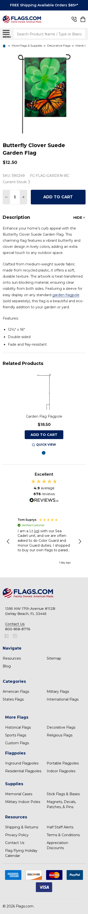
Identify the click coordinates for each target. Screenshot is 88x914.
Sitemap (54, 658)
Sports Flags (15, 735)
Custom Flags (17, 743)
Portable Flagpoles (63, 763)
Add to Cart (58, 197)
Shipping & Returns (21, 827)
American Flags (16, 691)
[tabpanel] (44, 410)
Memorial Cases (18, 794)
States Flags (13, 699)
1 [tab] (44, 453)
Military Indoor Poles (22, 802)
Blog (7, 666)
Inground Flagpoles (21, 763)
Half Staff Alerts (60, 827)
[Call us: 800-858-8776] (74, 19)
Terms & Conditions (63, 835)
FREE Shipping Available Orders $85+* (44, 5)
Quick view (46, 444)
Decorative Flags (61, 727)
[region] (44, 542)
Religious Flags (59, 735)
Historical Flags (18, 727)
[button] (8, 541)
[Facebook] (6, 636)
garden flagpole (65, 295)
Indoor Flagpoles (61, 771)
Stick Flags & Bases (63, 794)
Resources (12, 658)
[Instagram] (15, 636)
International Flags (62, 699)
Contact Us (14, 843)
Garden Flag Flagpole (44, 416)
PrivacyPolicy (17, 835)
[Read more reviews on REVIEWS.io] (44, 501)
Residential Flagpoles (23, 771)
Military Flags (58, 691)
